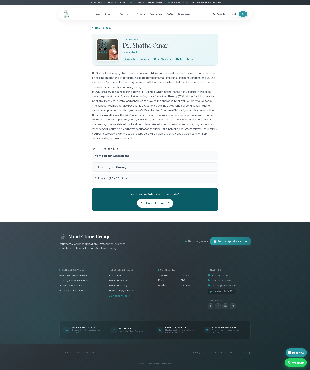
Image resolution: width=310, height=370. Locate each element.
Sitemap (247, 352)
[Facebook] (210, 306)
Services (124, 14)
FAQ (183, 280)
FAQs (170, 14)
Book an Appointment (230, 241)
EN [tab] (243, 14)
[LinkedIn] (225, 306)
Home (96, 14)
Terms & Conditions (224, 352)
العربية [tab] (234, 14)
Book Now (184, 14)
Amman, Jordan (220, 275)
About (108, 14)
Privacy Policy (199, 352)
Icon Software (160, 364)
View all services (118, 295)
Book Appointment (153, 203)
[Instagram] (218, 306)
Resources (156, 14)
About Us (163, 275)
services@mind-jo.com (224, 285)
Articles (162, 284)
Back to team (103, 27)
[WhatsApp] (233, 306)
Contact (185, 284)
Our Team (186, 275)
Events (141, 14)
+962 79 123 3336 (221, 280)
